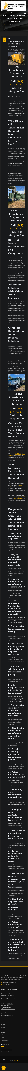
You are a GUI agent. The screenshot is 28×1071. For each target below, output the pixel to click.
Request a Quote (4, 1040)
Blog (3, 1035)
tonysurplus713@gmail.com (7, 1015)
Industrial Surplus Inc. (19, 498)
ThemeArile (16, 1060)
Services (3, 1027)
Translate (10, 1051)
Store (2, 1030)
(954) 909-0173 (11, 995)
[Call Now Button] (3, 1068)
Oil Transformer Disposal (17, 50)
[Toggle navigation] (25, 13)
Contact (2, 1037)
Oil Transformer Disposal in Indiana (16, 25)
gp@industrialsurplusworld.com (10, 982)
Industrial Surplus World (16, 49)
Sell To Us (3, 1024)
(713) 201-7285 (10, 1003)
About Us (3, 1032)
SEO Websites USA (17, 1059)
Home (5, 25)
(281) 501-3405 (6, 984)
